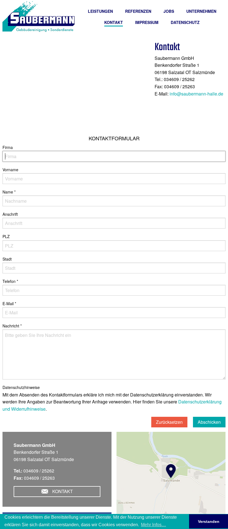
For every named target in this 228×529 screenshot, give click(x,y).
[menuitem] (100, 11)
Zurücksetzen (169, 422)
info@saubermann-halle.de (196, 93)
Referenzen (138, 11)
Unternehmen (201, 11)
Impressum (146, 22)
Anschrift (10, 214)
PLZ (6, 236)
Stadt (7, 259)
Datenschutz (185, 22)
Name (9, 192)
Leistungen (100, 11)
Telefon (10, 281)
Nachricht (12, 326)
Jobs (168, 11)
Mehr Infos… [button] (153, 524)
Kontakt (113, 22)
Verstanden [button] (208, 521)
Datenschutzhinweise (21, 387)
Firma (8, 147)
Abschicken (209, 422)
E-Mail (9, 303)
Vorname (10, 169)
